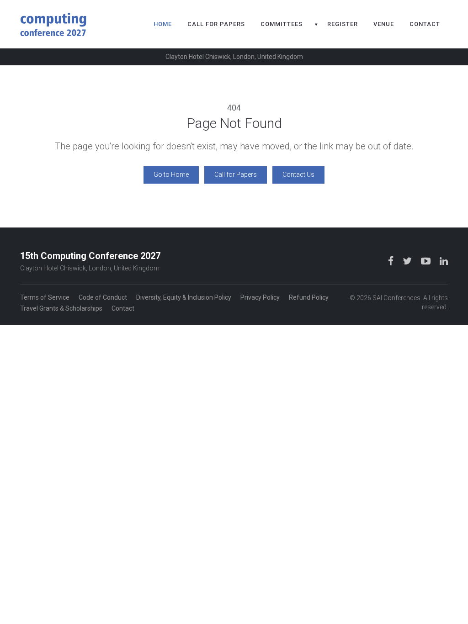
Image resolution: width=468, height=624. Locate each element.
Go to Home (171, 174)
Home (163, 24)
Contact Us (298, 174)
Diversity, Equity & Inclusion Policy (183, 297)
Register (342, 24)
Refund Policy (309, 297)
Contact (425, 24)
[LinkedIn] (444, 261)
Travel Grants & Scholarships (61, 308)
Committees (282, 24)
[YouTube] (426, 261)
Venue (383, 24)
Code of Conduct (103, 297)
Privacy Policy (260, 297)
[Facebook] (391, 261)
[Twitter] (408, 261)
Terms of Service (44, 297)
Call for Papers (216, 24)
